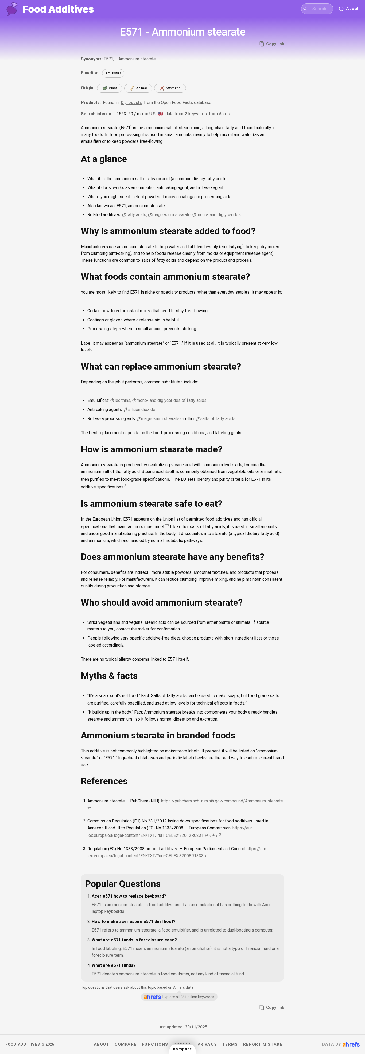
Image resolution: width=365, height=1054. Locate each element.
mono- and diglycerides (219, 214)
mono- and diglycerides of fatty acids (172, 400)
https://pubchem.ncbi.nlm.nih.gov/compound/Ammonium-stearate (222, 800)
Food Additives (22, 1044)
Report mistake (262, 1044)
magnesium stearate (171, 214)
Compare (126, 1044)
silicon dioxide (141, 409)
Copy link (275, 43)
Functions (155, 1044)
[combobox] (320, 9)
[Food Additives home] (50, 9)
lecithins (122, 400)
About (101, 1044)
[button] (182, 1049)
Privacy (207, 1044)
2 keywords (196, 113)
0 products (131, 102)
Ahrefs (179, 987)
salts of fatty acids (217, 418)
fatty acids (136, 214)
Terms (230, 1044)
